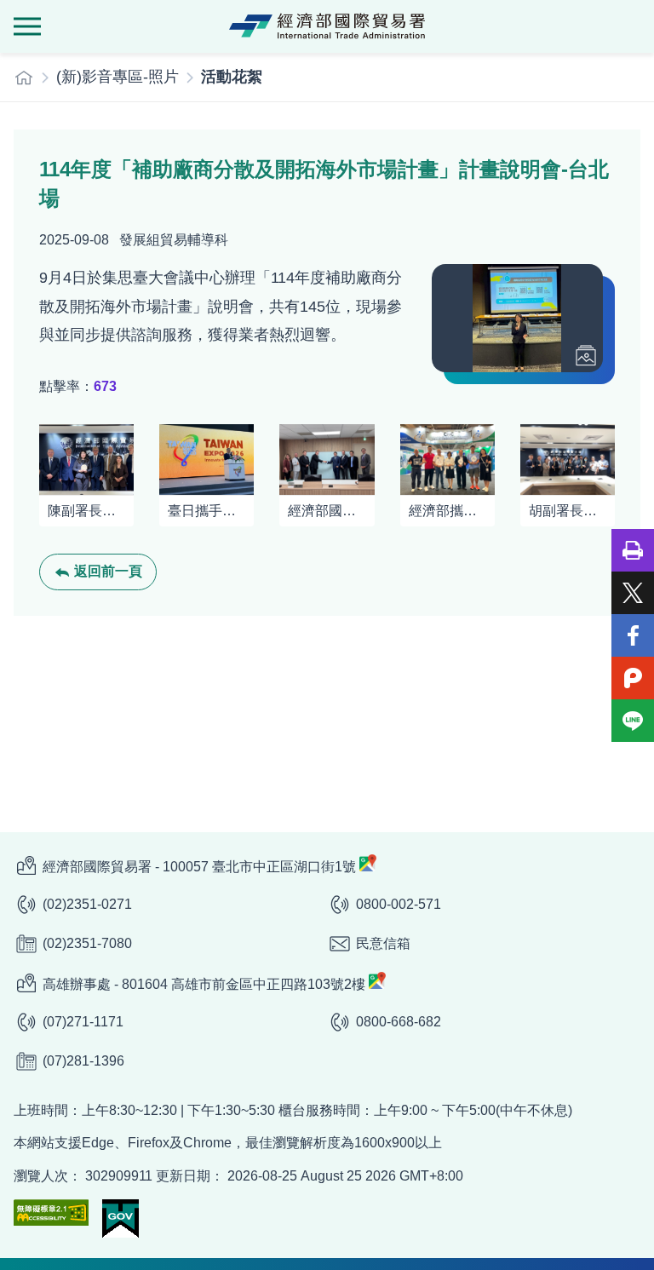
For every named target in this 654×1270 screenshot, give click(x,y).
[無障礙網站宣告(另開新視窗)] (51, 1212)
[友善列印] (632, 550)
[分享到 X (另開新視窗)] (632, 593)
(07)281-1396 (83, 1061)
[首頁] (24, 77)
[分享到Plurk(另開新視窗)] (632, 678)
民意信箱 (383, 943)
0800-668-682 (398, 1021)
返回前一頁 (108, 571)
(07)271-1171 (83, 1021)
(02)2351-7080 (87, 943)
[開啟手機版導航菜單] (27, 26)
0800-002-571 (398, 904)
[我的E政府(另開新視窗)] (120, 1218)
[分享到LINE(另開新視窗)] (632, 720)
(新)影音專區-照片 (117, 76)
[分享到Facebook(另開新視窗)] (632, 635)
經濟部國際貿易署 (327, 26)
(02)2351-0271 (87, 904)
